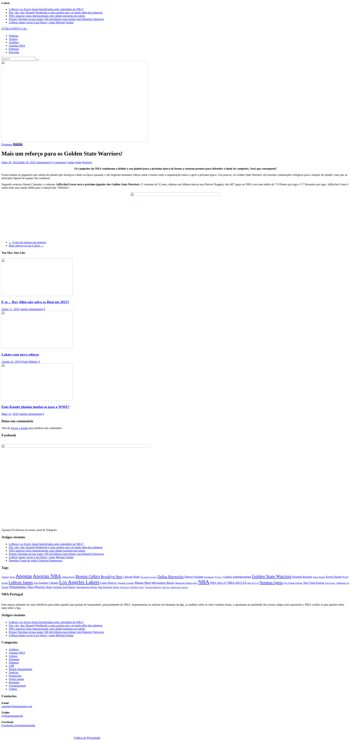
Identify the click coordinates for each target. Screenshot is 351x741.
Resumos (14, 682)
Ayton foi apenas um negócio (27, 242)
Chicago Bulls (131, 577)
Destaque (6, 144)
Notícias (13, 35)
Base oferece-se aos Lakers (26, 245)
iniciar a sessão (19, 428)
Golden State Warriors (79, 162)
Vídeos (13, 689)
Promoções (15, 675)
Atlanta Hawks (68, 577)
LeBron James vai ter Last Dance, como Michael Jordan (41, 22)
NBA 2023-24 (236, 583)
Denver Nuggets (193, 576)
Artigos (13, 39)
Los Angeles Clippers (46, 582)
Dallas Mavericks (171, 577)
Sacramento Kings (86, 587)
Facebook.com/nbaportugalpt (18, 725)
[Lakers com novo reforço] (37, 347)
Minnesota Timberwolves (186, 583)
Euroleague (209, 577)
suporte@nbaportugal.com (16, 706)
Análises (14, 42)
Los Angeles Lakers (79, 582)
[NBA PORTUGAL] (14, 28)
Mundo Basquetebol (20, 669)
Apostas (24, 576)
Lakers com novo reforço (20, 354)
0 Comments (58, 162)
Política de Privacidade (87, 737)
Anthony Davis (8, 577)
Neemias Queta (271, 582)
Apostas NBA (17, 45)
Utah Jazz (166, 587)
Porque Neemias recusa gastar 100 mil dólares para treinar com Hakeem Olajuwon (56, 19)
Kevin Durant (334, 576)
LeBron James (21, 582)
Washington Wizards (179, 587)
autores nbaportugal (31, 309)
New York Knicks (313, 582)
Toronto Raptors (153, 587)
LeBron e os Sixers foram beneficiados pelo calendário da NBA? (46, 9)
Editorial (14, 48)
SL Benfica (124, 587)
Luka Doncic (108, 583)
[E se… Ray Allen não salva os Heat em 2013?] (37, 295)
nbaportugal (43, 162)
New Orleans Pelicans (293, 583)
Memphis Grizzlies (126, 583)
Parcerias (14, 52)
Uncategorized (17, 685)
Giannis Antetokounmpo (237, 576)
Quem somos (16, 679)
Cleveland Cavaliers (148, 577)
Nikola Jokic (330, 583)
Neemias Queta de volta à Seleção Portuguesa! (36, 560)
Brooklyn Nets (111, 577)
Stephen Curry (137, 587)
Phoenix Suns (43, 587)
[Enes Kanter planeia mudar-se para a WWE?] (37, 399)
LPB (11, 665)
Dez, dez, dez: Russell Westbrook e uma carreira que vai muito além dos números (56, 12)
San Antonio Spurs (108, 587)
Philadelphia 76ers (22, 587)
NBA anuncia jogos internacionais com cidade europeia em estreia (47, 15)
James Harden (319, 577)
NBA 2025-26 (253, 583)
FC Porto (218, 577)
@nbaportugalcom (12, 715)
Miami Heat (143, 583)
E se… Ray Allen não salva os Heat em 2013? (35, 302)
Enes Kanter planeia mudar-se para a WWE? (35, 407)
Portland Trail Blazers (64, 587)
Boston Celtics (88, 576)
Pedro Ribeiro (30, 361)
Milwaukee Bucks (163, 583)
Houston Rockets (302, 576)
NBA (203, 582)
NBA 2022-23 (218, 582)
